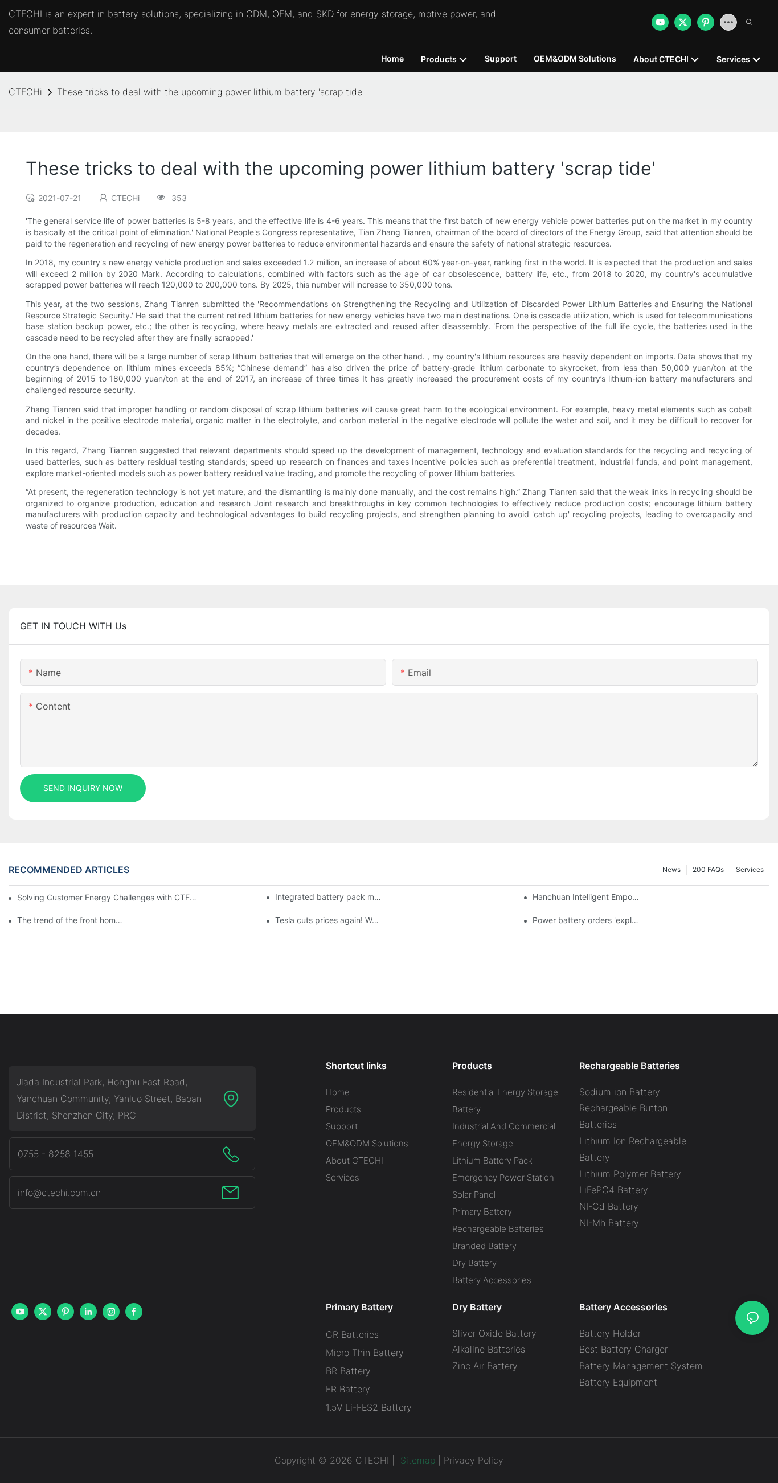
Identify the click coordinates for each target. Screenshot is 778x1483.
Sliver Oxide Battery (494, 1333)
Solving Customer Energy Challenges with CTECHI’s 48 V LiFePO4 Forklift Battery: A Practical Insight (108, 897)
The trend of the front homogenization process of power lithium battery (71, 920)
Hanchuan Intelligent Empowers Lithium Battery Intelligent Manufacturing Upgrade (586, 897)
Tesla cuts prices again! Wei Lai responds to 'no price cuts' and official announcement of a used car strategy (329, 920)
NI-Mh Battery (609, 1222)
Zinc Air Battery (485, 1365)
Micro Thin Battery (365, 1352)
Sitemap (416, 1460)
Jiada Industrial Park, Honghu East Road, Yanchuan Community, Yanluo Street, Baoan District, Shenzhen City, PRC (109, 1098)
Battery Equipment (618, 1382)
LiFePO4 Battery (613, 1189)
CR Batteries (352, 1334)
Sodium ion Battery (619, 1091)
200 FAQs (708, 869)
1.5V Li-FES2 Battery (369, 1407)
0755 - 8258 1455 (55, 1154)
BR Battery (348, 1371)
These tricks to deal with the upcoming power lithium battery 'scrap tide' (210, 91)
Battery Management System (641, 1365)
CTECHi (25, 91)
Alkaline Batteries (488, 1349)
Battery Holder (610, 1333)
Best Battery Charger (623, 1349)
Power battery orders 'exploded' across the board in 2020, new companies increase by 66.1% (586, 920)
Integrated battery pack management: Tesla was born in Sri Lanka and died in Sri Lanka (329, 897)
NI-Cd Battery (608, 1206)
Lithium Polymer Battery (630, 1173)
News (671, 869)
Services (750, 869)
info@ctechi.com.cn (59, 1192)
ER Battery (348, 1389)
